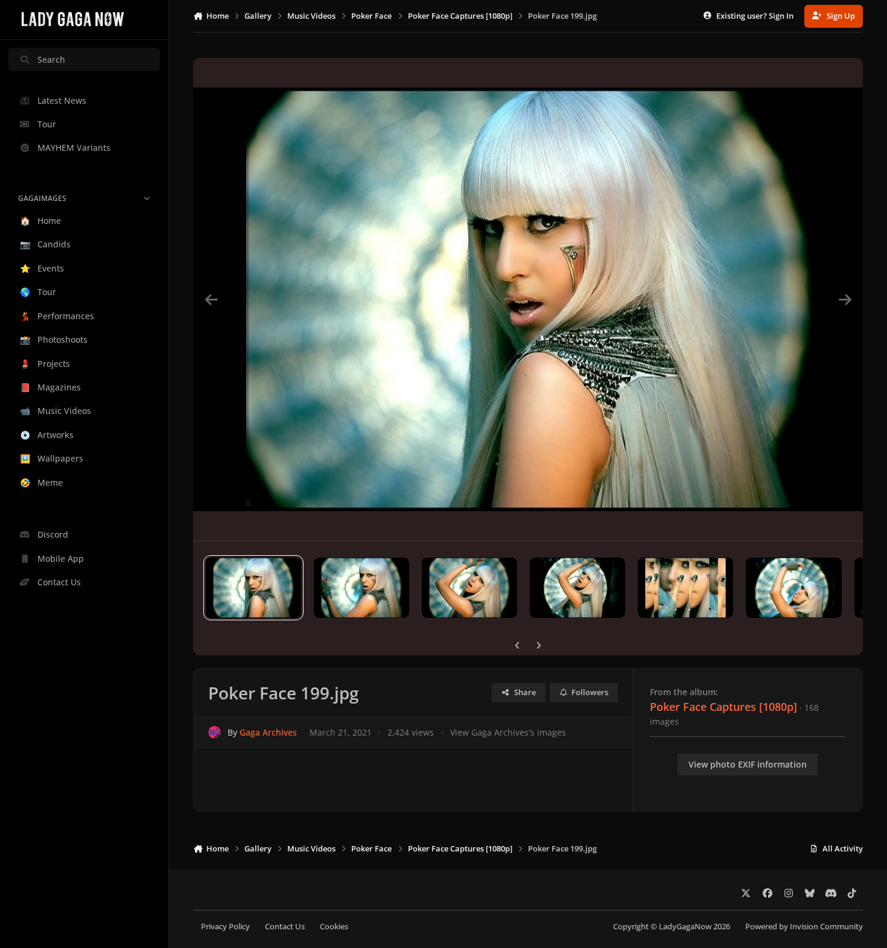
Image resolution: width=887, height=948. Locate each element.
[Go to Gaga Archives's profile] (214, 732)
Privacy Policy (225, 926)
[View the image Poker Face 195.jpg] (685, 588)
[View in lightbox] (528, 299)
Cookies (334, 926)
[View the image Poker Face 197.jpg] (469, 588)
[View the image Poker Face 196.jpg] (577, 588)
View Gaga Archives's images (508, 732)
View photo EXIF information (747, 764)
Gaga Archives (268, 732)
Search (51, 59)
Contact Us (285, 926)
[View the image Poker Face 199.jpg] (253, 588)
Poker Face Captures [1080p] (723, 706)
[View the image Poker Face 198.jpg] (361, 588)
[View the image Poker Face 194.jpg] (793, 588)
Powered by (804, 926)
